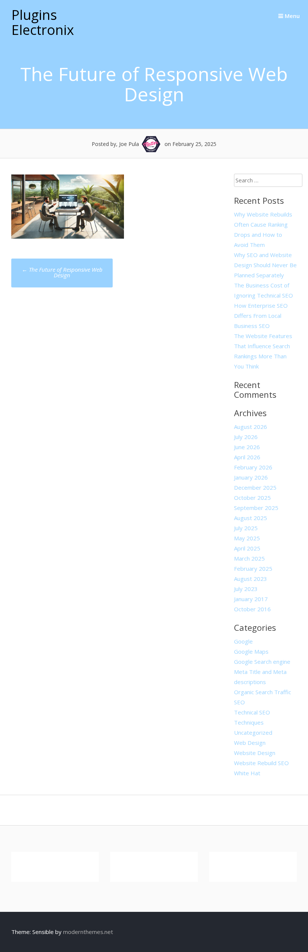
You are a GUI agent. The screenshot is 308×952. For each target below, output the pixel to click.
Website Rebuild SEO (261, 763)
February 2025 (253, 568)
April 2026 (247, 457)
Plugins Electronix (42, 22)
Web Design (250, 742)
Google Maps (251, 651)
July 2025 (246, 528)
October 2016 (252, 609)
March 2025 (249, 558)
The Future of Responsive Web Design (62, 272)
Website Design (254, 752)
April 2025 (247, 548)
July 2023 (246, 589)
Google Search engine (262, 661)
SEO (239, 702)
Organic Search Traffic (262, 692)
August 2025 (250, 518)
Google (243, 641)
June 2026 (247, 447)
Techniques (249, 722)
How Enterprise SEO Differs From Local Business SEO (261, 315)
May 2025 (247, 538)
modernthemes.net (88, 931)
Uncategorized (253, 732)
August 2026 (250, 426)
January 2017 (251, 599)
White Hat (247, 773)
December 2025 (255, 487)
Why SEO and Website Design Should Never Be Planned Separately (265, 265)
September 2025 (256, 507)
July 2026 (246, 437)
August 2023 (250, 578)
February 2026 (253, 467)
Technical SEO (252, 712)
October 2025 (252, 497)
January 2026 (251, 477)
